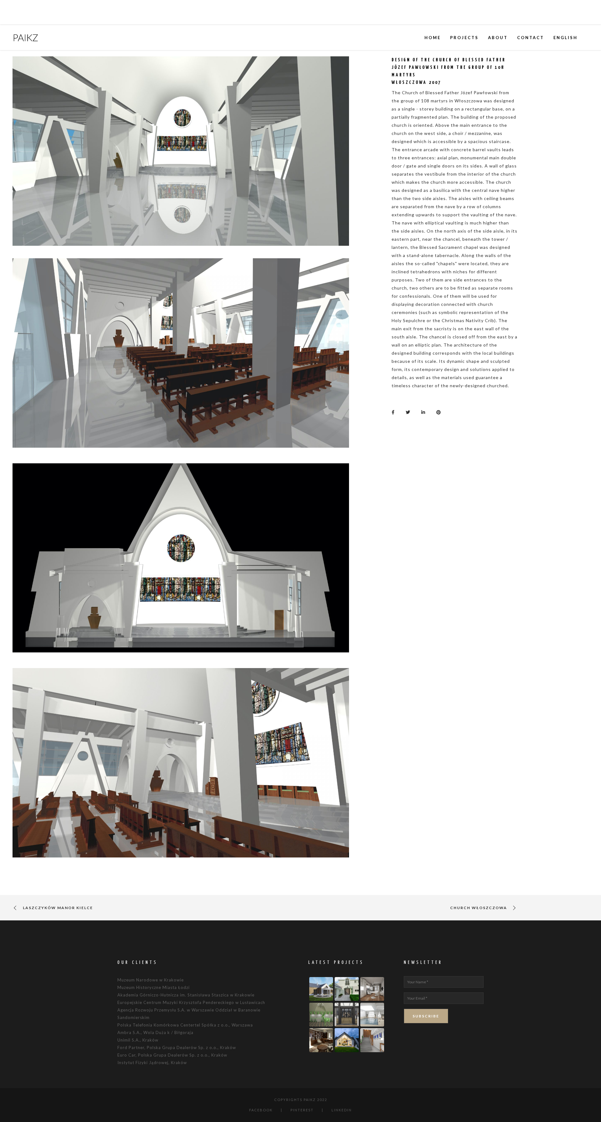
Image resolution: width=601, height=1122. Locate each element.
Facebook (261, 1110)
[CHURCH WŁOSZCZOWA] (395, 411)
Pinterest (302, 1110)
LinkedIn (341, 1110)
